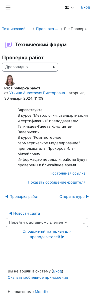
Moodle (41, 291)
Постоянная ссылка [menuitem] (67, 173)
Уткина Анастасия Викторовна (37, 93)
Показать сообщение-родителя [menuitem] (56, 182)
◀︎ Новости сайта (24, 213)
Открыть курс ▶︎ (74, 196)
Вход (85, 7)
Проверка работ (47, 29)
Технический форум (16, 29)
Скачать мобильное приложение (38, 277)
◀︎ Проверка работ (22, 196)
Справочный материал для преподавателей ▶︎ (47, 234)
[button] (69, 7)
